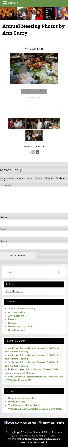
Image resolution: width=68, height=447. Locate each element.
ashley (12, 348)
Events (12, 319)
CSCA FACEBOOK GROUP (23, 423)
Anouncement (16, 315)
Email (3, 229)
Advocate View (16, 312)
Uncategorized (16, 330)
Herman (12, 323)
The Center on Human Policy (24, 405)
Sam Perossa (15, 376)
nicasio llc (43, 442)
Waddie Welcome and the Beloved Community (35, 409)
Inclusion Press (16, 401)
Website (4, 241)
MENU (13, 3)
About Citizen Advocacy (21, 308)
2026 (19, 432)
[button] (5, 3)
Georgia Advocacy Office (22, 398)
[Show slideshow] (34, 146)
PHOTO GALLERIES (53, 423)
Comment (6, 185)
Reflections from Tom (20, 326)
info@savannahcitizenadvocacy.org (41, 439)
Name (4, 217)
